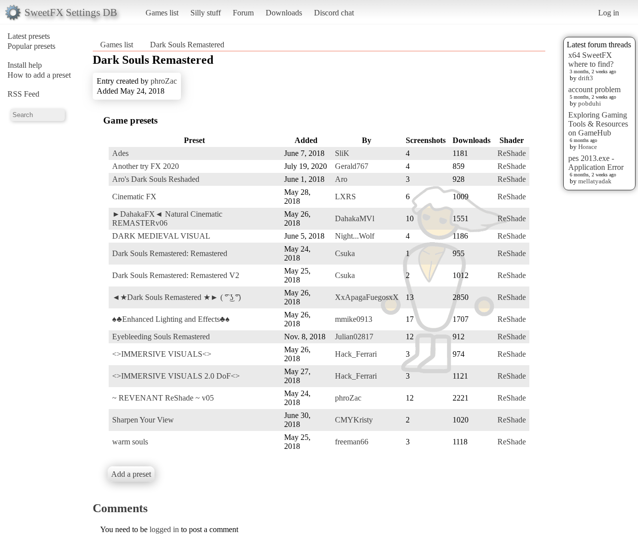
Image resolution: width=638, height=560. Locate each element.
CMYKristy (354, 420)
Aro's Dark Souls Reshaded (155, 179)
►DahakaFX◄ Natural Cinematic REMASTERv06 (167, 218)
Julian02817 (354, 336)
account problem (594, 89)
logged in (164, 529)
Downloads (284, 12)
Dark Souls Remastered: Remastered (169, 253)
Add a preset (131, 474)
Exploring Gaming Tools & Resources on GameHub (598, 124)
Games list (162, 12)
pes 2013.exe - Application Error (596, 162)
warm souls (130, 441)
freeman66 (351, 441)
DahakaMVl (354, 218)
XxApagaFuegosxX (367, 297)
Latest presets (28, 36)
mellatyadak (595, 181)
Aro (341, 179)
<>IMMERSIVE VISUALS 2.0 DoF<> (176, 376)
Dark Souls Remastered (187, 44)
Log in (608, 12)
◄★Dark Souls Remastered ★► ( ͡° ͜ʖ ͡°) (176, 297)
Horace (587, 146)
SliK (342, 153)
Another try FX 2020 (145, 166)
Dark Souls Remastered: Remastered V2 (175, 275)
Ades (120, 153)
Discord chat (334, 12)
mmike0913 (353, 319)
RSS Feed (23, 94)
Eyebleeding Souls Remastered (161, 336)
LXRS (345, 196)
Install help (24, 65)
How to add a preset (39, 75)
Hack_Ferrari (356, 354)
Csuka (345, 253)
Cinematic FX (134, 196)
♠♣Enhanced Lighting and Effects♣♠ (171, 319)
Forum (243, 12)
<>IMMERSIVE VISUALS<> (161, 354)
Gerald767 (351, 166)
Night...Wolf (354, 236)
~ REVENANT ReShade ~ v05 (163, 398)
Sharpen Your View (143, 420)
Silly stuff (205, 12)
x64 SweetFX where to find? (591, 59)
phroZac (164, 81)
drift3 (585, 78)
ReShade (511, 153)
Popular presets (31, 46)
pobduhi (589, 103)
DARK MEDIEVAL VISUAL (161, 236)
